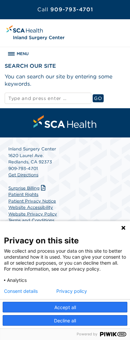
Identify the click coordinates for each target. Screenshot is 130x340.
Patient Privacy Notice (32, 201)
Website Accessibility (30, 207)
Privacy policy (71, 291)
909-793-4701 (65, 9)
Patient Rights (23, 194)
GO (98, 98)
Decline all (65, 320)
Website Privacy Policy (32, 214)
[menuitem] (65, 121)
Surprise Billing (24, 188)
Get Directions (23, 174)
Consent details (21, 291)
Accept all (65, 307)
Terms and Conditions (31, 220)
